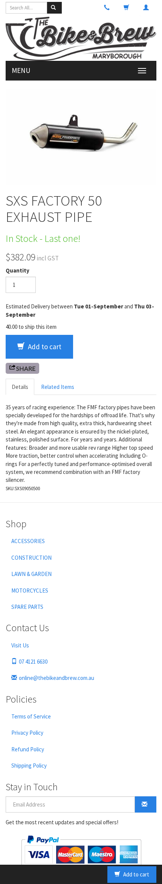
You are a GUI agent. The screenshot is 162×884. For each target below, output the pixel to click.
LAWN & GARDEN (31, 573)
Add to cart (43, 346)
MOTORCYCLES (29, 590)
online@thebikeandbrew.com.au (56, 677)
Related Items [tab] (57, 386)
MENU (21, 70)
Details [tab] (20, 386)
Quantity (17, 270)
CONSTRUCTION (31, 557)
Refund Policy (27, 749)
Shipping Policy (29, 765)
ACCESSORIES (28, 541)
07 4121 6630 (33, 661)
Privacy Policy (27, 732)
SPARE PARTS (27, 606)
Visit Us (20, 645)
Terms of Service (31, 716)
